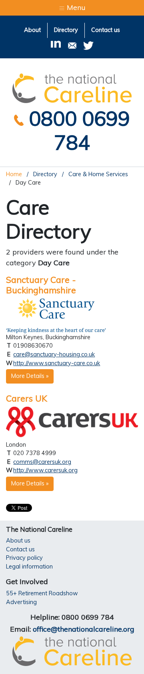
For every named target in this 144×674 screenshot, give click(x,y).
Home (14, 174)
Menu (75, 7)
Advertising (21, 602)
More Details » (29, 376)
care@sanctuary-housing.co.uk (54, 354)
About (32, 30)
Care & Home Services (97, 174)
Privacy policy (24, 557)
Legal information (29, 566)
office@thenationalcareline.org (83, 629)
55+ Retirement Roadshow (42, 593)
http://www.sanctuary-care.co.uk (56, 363)
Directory (66, 30)
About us (18, 540)
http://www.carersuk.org (45, 470)
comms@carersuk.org (42, 461)
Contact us (105, 30)
